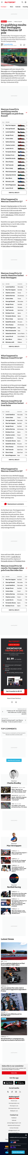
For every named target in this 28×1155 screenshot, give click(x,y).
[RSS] (20, 1091)
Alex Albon (6, 246)
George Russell (18, 71)
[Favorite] (20, 44)
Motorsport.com (14, 1105)
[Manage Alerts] (16, 702)
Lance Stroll (8, 242)
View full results (14, 192)
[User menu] (25, 2)
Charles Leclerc (12, 206)
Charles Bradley (8, 44)
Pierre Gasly (14, 392)
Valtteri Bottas (14, 213)
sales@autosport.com (14, 1130)
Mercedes (4, 71)
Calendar (18, 6)
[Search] (22, 2)
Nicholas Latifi (18, 246)
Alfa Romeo (9, 215)
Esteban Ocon (20, 561)
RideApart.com (14, 1110)
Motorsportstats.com (14, 1108)
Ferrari (3, 206)
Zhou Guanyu (19, 387)
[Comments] (24, 44)
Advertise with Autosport (14, 1125)
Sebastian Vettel (20, 240)
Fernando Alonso (7, 561)
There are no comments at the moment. (14, 733)
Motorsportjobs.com (14, 1103)
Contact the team (14, 1127)
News (11, 6)
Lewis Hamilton (6, 73)
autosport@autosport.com (14, 1122)
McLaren (11, 387)
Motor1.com (14, 1100)
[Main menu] (1, 2)
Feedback (14, 1117)
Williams (21, 244)
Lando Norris (15, 557)
